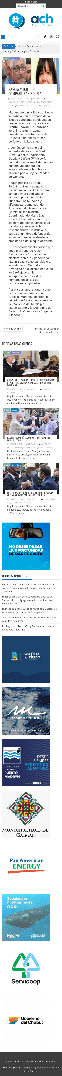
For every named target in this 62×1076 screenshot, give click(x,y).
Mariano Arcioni (24, 105)
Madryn (15, 410)
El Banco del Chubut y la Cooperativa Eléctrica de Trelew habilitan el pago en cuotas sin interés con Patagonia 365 (27, 600)
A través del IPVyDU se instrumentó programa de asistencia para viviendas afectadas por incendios (30, 382)
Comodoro (16, 465)
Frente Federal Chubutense (28, 127)
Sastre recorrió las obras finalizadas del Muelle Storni (28, 439)
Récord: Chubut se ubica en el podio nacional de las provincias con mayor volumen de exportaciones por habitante (29, 588)
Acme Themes (31, 1071)
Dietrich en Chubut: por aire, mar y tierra (47, 330)
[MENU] (3, 37)
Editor (36, 98)
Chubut (6, 59)
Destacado (15, 59)
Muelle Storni (30, 447)
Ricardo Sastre (41, 105)
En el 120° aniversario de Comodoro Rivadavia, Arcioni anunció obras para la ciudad (30, 494)
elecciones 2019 (16, 102)
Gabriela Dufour (33, 102)
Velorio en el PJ (13, 328)
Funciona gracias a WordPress (18, 1067)
